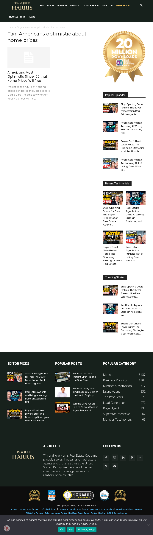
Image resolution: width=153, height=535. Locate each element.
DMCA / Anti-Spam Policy (83, 512)
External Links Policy (56, 512)
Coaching (89, 5)
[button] (141, 6)
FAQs (32, 16)
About (106, 5)
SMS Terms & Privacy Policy (98, 509)
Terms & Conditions (69, 509)
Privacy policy (86, 529)
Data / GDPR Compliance (113, 512)
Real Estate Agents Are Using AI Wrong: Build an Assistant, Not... (132, 127)
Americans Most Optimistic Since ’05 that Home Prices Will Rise (27, 76)
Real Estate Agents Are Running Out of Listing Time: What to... (131, 164)
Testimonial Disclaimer (129, 509)
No (71, 529)
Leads (60, 5)
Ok (62, 529)
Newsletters (17, 16)
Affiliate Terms (34, 512)
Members (121, 5)
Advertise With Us (21, 509)
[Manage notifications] (7, 528)
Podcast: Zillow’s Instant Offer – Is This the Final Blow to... (84, 377)
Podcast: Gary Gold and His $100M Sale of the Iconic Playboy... (85, 392)
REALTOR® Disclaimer (45, 509)
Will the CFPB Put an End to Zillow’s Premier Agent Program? (85, 407)
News (73, 5)
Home (10, 27)
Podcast (45, 5)
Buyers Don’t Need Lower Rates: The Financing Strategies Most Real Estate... (132, 146)
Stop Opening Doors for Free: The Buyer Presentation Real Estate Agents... (132, 109)
